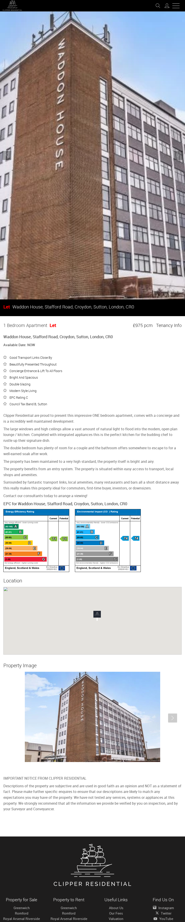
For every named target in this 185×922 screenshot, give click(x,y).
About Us (116, 908)
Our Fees (116, 913)
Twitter (165, 913)
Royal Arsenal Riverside (21, 918)
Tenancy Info (169, 325)
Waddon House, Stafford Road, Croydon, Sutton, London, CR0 (68, 307)
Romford (21, 913)
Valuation (116, 918)
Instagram (165, 908)
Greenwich (22, 908)
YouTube (165, 918)
